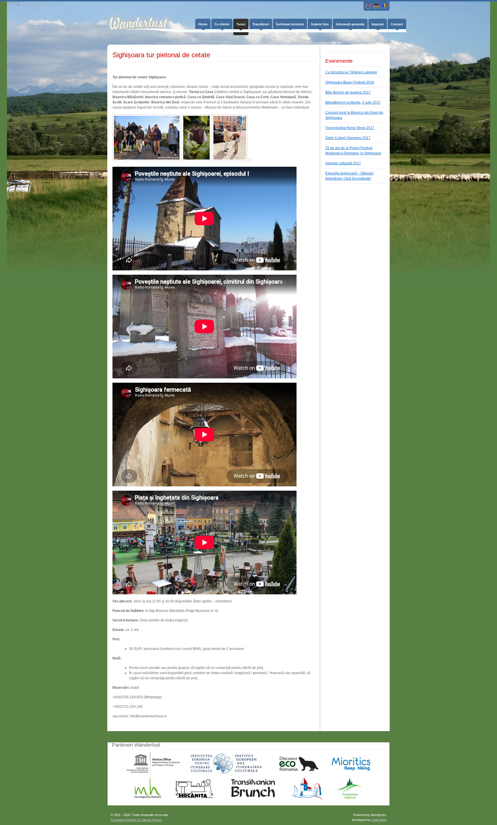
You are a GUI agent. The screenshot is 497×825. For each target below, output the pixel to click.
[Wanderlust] (134, 19)
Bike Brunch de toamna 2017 (348, 92)
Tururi (240, 24)
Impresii (378, 24)
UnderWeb (378, 820)
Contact (397, 24)
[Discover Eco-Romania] (296, 774)
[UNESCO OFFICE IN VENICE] (153, 774)
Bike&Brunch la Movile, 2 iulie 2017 (353, 102)
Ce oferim (222, 24)
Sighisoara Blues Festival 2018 (349, 82)
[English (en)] (368, 6)
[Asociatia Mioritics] (351, 774)
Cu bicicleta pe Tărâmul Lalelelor (351, 72)
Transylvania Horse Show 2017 (349, 128)
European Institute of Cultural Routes (136, 820)
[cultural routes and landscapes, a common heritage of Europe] (226, 774)
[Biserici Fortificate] (307, 798)
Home (202, 24)
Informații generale (350, 24)
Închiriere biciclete (290, 24)
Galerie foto (320, 24)
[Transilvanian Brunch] (252, 798)
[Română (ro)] (384, 6)
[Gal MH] (148, 798)
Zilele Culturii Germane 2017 (347, 138)
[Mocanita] (194, 798)
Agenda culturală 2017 (343, 163)
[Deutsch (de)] (376, 6)
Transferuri (261, 24)
